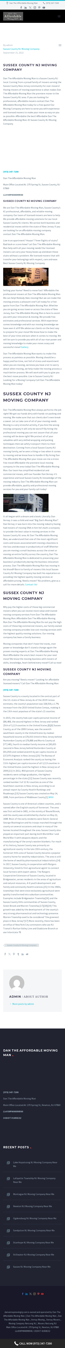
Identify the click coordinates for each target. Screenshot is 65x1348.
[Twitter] (30, 7)
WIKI (51, 797)
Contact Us (31, 584)
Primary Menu (59, 16)
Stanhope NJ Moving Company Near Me (33, 1242)
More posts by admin (23, 1003)
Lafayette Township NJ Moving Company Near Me (34, 1180)
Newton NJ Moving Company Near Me (32, 1206)
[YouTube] (44, 7)
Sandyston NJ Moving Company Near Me (34, 1230)
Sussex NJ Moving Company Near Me (31, 1266)
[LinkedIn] (25, 7)
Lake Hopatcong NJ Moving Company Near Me (35, 1164)
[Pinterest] (39, 7)
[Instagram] (34, 7)
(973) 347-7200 (52, 3)
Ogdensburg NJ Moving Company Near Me (34, 1218)
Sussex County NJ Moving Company (21, 48)
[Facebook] (21, 7)
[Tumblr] (18, 954)
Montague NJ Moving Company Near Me (33, 1194)
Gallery (24, 347)
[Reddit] (27, 954)
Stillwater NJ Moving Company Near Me (33, 1254)
